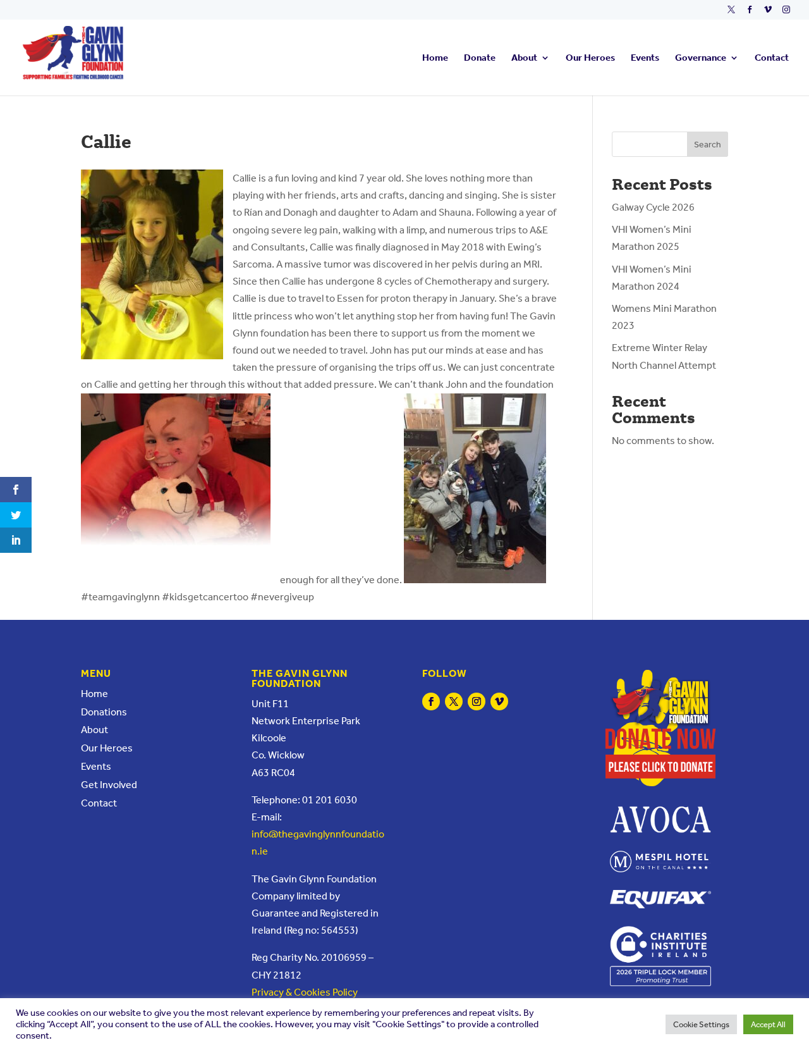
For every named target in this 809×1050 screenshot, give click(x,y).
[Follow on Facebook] (431, 701)
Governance (700, 58)
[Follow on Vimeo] (499, 701)
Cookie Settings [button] (701, 1024)
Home (435, 58)
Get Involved (109, 785)
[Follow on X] (454, 701)
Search (707, 144)
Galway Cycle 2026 (653, 207)
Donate (480, 58)
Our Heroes (590, 58)
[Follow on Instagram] (476, 701)
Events (645, 58)
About (524, 58)
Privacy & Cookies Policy (305, 992)
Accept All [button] (768, 1024)
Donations (104, 712)
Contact (772, 58)
